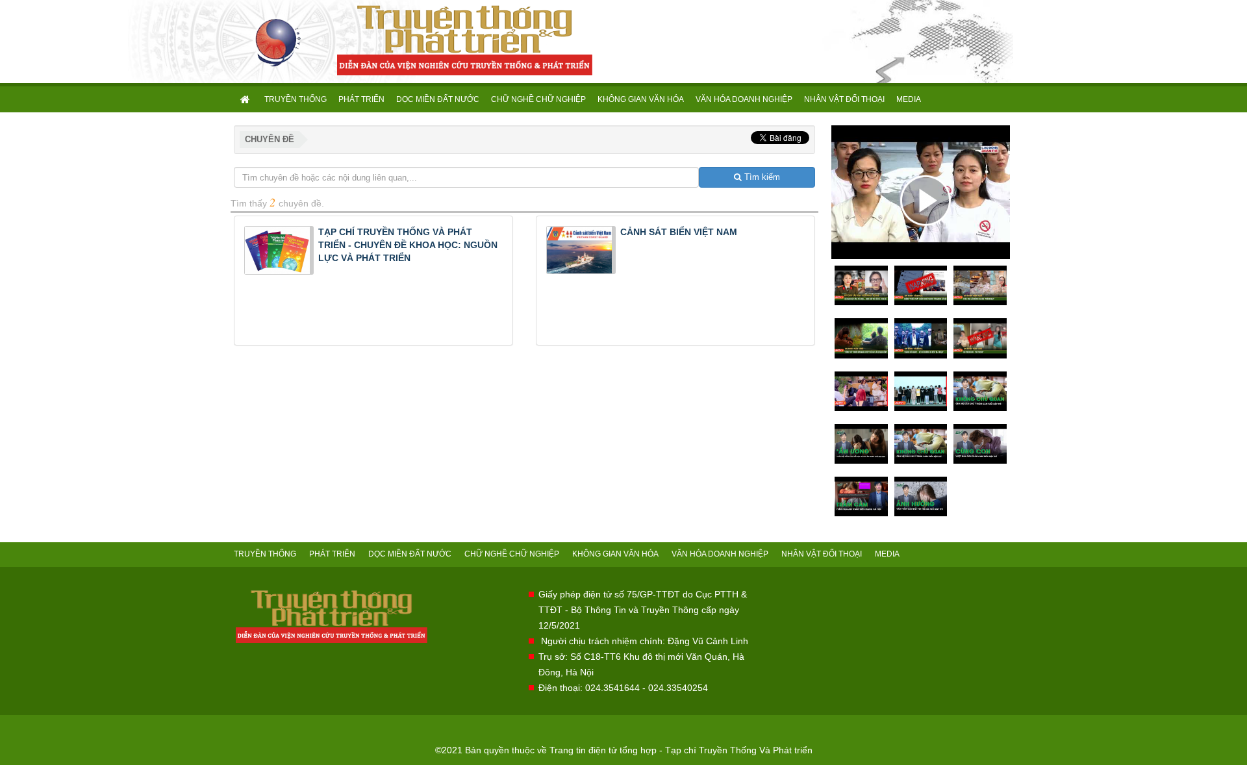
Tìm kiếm (761, 177)
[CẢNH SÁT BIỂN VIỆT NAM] (581, 249)
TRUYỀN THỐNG (295, 99)
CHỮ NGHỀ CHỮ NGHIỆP (538, 99)
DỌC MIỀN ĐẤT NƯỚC (437, 99)
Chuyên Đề (269, 139)
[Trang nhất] (246, 99)
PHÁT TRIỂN (361, 99)
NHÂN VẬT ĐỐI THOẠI (844, 99)
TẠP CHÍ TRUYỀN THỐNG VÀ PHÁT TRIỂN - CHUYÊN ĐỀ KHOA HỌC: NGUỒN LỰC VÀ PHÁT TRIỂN (408, 245)
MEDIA (908, 99)
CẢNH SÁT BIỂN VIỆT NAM (678, 232)
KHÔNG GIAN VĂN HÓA (641, 99)
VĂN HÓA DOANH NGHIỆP (744, 99)
